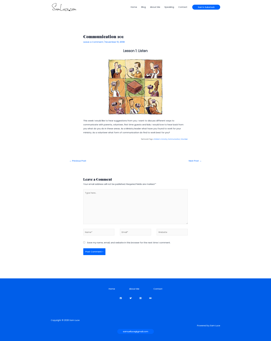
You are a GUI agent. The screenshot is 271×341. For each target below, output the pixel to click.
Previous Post (77, 160)
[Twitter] (130, 298)
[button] (206, 7)
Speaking (169, 7)
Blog (143, 7)
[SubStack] (150, 298)
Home (134, 7)
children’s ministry (160, 139)
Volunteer (184, 139)
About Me (155, 7)
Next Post (195, 160)
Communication (174, 139)
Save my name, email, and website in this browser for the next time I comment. (129, 242)
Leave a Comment (93, 41)
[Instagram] (140, 298)
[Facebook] (121, 298)
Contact (182, 7)
